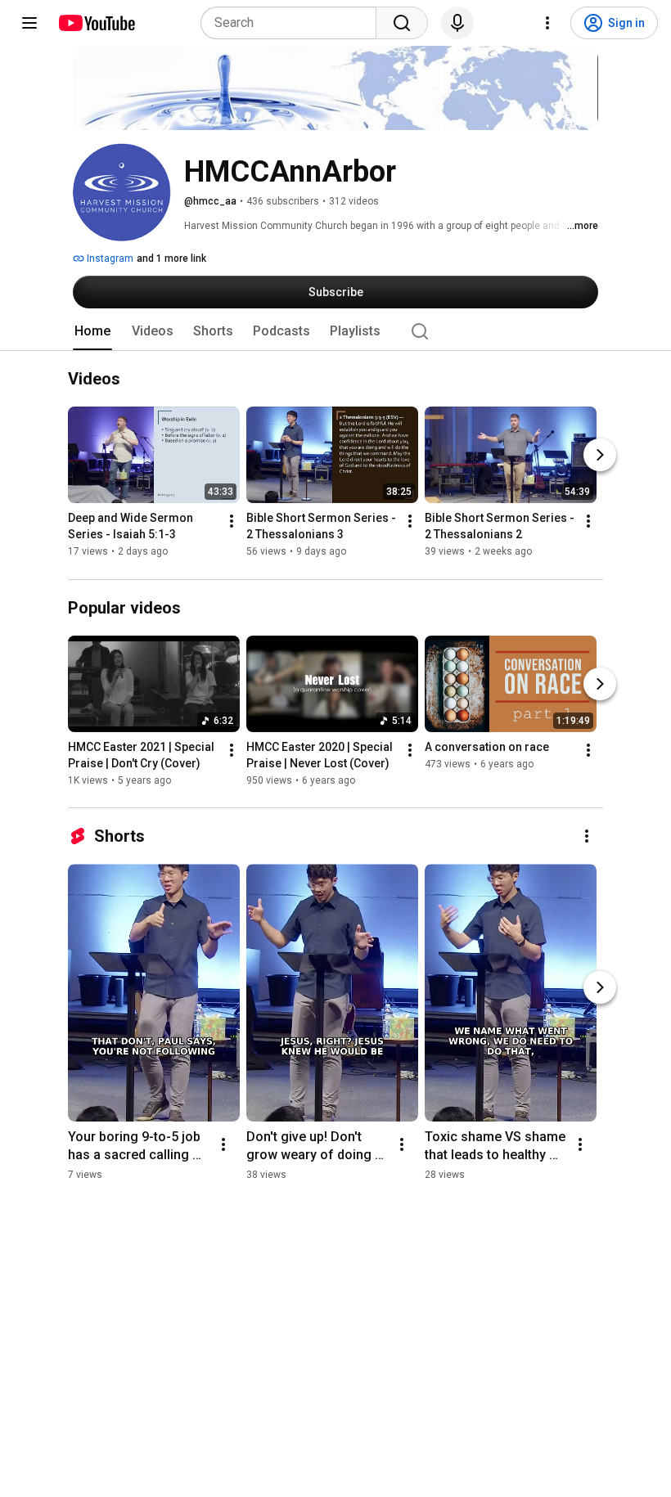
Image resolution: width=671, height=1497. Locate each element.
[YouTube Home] (96, 23)
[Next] (599, 455)
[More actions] (231, 522)
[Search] (402, 23)
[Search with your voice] (457, 23)
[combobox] (293, 23)
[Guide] (29, 23)
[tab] (92, 331)
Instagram (108, 258)
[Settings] (547, 23)
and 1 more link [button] (171, 258)
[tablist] (335, 331)
